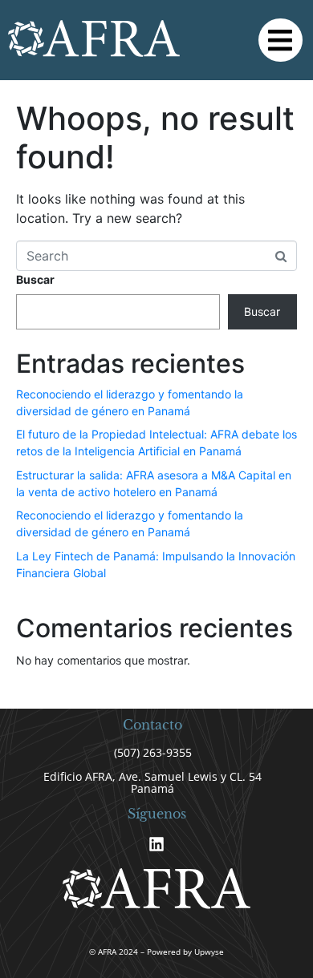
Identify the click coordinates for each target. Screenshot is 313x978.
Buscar (35, 279)
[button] (280, 40)
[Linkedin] (156, 844)
